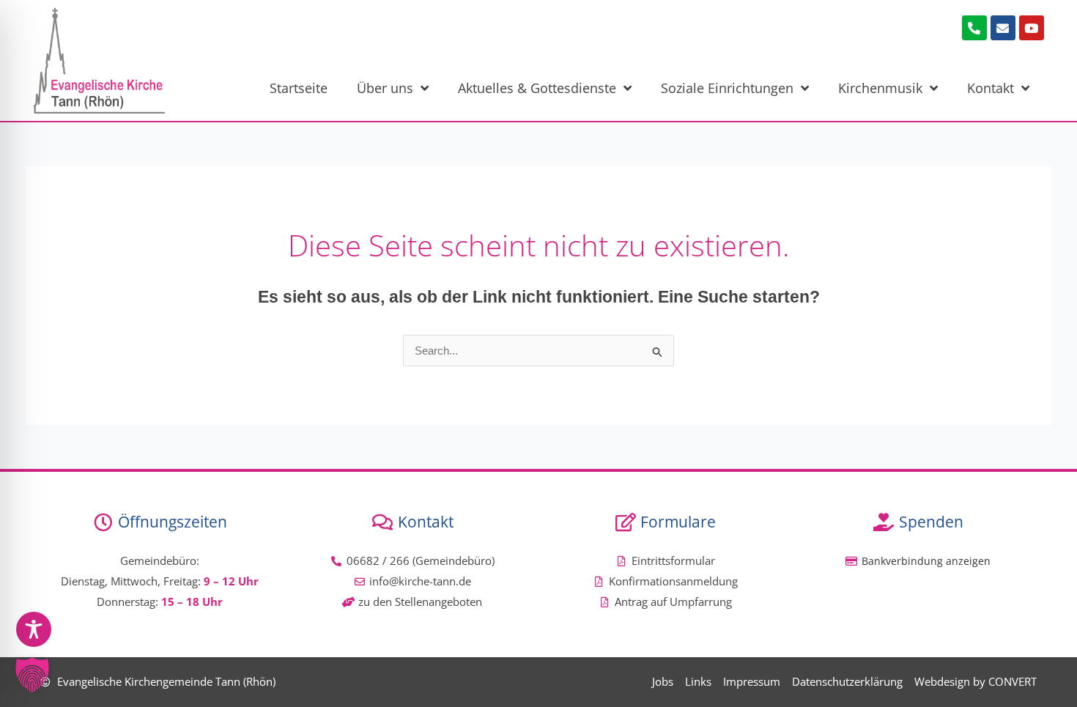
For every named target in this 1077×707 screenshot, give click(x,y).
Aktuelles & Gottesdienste (537, 88)
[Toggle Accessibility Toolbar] (34, 629)
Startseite (298, 88)
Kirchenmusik (880, 88)
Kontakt (990, 88)
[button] (32, 675)
